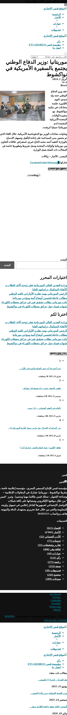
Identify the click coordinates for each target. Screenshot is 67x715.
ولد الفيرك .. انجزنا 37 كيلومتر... (52, 680)
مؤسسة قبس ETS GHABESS (45, 44)
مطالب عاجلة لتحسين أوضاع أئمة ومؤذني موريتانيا (40, 298)
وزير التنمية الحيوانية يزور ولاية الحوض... (48, 693)
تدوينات (54, 540)
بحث (34, 57)
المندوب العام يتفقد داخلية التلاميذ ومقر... (48, 706)
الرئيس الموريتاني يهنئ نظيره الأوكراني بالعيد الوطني (38, 293)
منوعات (53, 578)
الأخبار (57, 17)
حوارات (57, 23)
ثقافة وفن (52, 549)
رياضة (54, 562)
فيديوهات (56, 30)
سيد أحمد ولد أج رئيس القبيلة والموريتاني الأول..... (40, 368)
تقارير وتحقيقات (49, 545)
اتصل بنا (57, 48)
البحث (63, 259)
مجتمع (54, 574)
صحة (55, 566)
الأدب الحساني (50, 536)
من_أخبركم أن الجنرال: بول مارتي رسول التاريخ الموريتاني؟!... (34, 428)
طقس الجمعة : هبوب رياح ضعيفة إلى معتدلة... (41, 388)
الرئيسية (56, 14)
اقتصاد (54, 528)
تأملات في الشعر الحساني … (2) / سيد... (44, 408)
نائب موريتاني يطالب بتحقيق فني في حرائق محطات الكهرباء (34, 302)
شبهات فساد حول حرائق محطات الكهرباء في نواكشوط (37, 306)
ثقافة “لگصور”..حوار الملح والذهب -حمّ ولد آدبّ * (40, 447)
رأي (59, 41)
